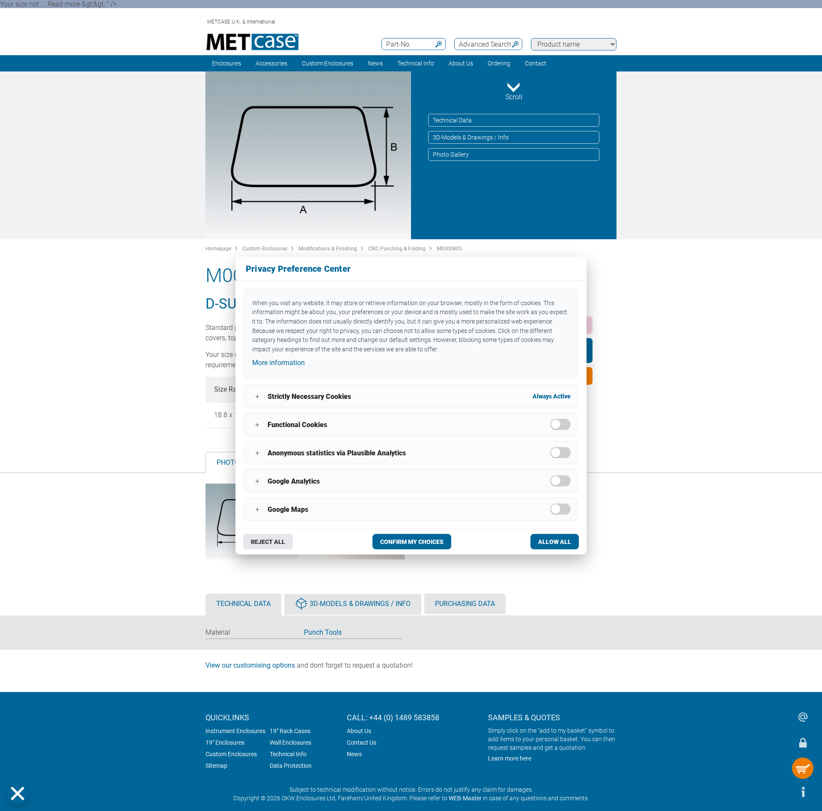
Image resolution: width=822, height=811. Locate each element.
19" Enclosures (225, 742)
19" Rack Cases (290, 731)
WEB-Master (465, 798)
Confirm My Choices (412, 541)
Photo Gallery (451, 154)
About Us (359, 731)
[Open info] (802, 791)
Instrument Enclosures (235, 731)
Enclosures (226, 63)
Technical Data (452, 120)
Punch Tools (323, 632)
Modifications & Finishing (327, 249)
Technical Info (288, 754)
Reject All (268, 541)
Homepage (218, 249)
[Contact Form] (802, 717)
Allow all (554, 541)
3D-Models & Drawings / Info (471, 137)
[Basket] (802, 768)
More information (278, 362)
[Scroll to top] (777, 791)
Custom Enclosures (327, 63)
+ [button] (257, 396)
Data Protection (291, 765)
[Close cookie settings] (17, 793)
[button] (17, 793)
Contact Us (361, 742)
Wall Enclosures (290, 742)
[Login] (802, 742)
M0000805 (449, 249)
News (375, 63)
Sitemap (216, 765)
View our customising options (250, 665)
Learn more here (509, 758)
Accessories (271, 63)
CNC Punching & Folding (397, 249)
